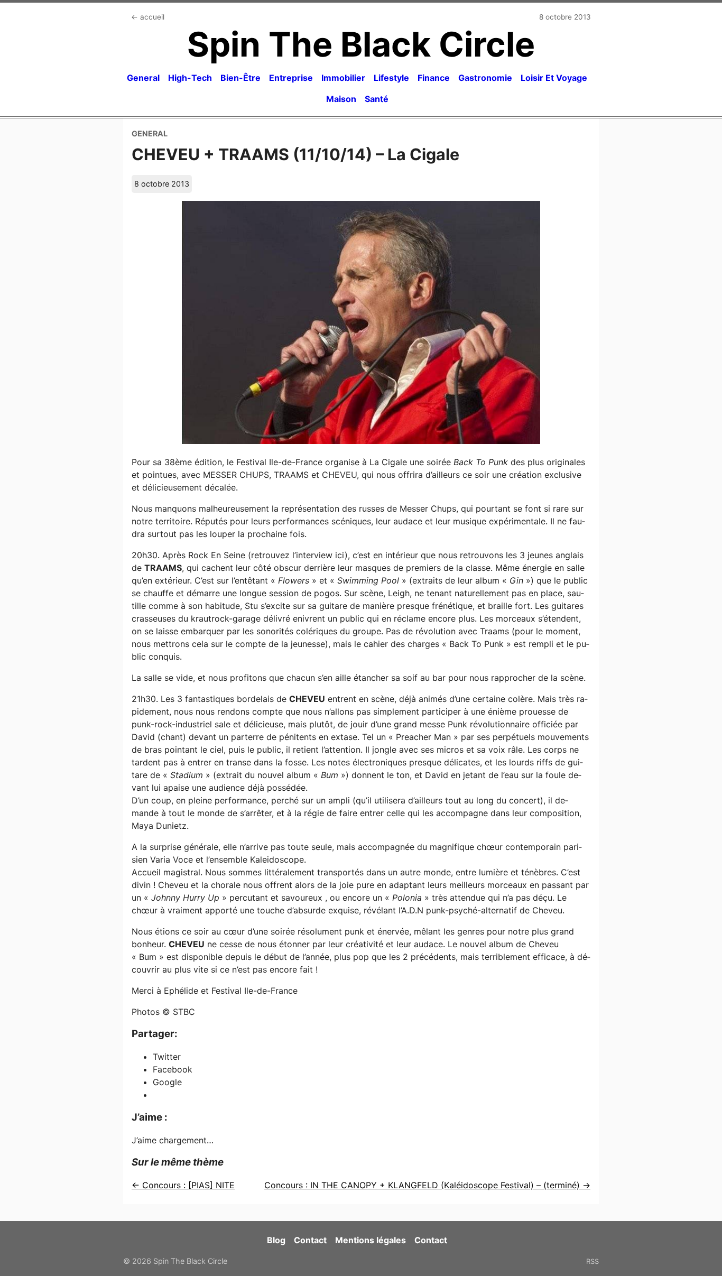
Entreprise (291, 77)
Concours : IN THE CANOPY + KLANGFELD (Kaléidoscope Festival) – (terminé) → (427, 1185)
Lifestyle (391, 77)
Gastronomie (485, 77)
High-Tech (190, 77)
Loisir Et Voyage (554, 77)
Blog (276, 1240)
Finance (434, 77)
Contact (310, 1240)
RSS (592, 1261)
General (143, 77)
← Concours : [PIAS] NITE (183, 1185)
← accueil (147, 17)
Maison (341, 99)
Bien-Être (240, 77)
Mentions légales (370, 1240)
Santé (376, 99)
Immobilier (343, 77)
